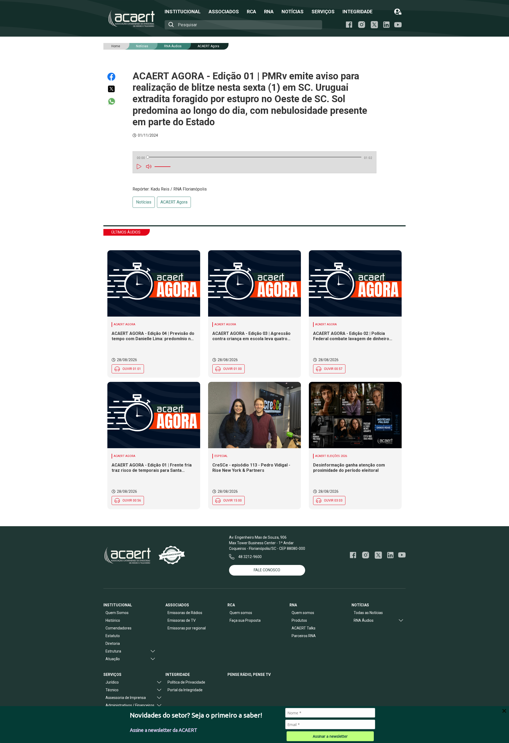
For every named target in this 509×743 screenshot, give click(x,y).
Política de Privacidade (186, 682)
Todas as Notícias (368, 613)
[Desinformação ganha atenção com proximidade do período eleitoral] (355, 415)
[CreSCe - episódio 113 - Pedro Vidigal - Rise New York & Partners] (254, 415)
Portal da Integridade (185, 690)
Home (115, 46)
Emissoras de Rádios (185, 613)
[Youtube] (398, 25)
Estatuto (113, 636)
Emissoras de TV (182, 620)
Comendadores (118, 628)
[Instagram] (361, 24)
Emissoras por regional (187, 628)
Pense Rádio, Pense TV (249, 674)
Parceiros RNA (304, 636)
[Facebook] (349, 24)
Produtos (299, 620)
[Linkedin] (386, 24)
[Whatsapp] (113, 101)
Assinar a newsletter (330, 736)
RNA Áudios (173, 46)
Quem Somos (117, 613)
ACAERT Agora (208, 46)
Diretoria (113, 643)
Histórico (113, 620)
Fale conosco (267, 570)
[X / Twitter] (374, 24)
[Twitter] (113, 89)
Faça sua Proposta (245, 620)
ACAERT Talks (303, 628)
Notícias (143, 202)
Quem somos (241, 613)
